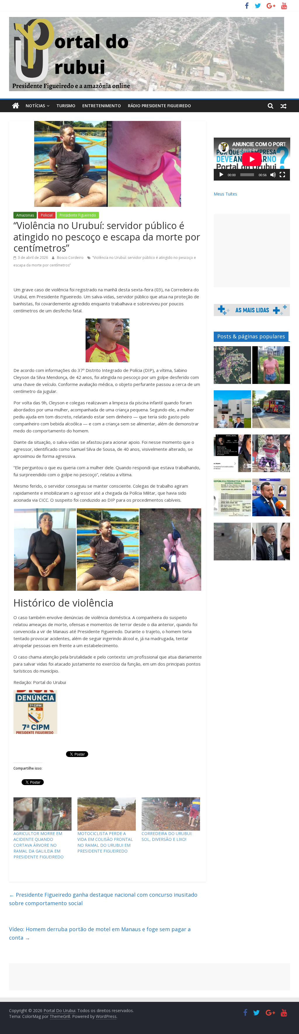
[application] (252, 159)
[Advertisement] (252, 250)
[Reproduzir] (221, 175)
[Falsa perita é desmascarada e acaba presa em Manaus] (232, 455)
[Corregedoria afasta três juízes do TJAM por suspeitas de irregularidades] (271, 544)
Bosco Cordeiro (70, 257)
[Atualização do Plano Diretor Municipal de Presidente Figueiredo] (232, 367)
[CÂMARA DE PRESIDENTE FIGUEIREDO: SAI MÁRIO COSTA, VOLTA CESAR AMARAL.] (232, 411)
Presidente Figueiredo (78, 215)
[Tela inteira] (282, 175)
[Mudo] (273, 175)
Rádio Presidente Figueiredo (159, 105)
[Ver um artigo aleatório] (283, 106)
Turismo (65, 105)
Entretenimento (101, 105)
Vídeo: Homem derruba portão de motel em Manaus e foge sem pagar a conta (100, 933)
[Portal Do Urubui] (15, 106)
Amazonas (25, 215)
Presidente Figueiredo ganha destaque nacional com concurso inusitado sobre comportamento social (103, 899)
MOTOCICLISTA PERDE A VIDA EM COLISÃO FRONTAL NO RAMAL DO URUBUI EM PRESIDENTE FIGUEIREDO (105, 842)
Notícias (35, 105)
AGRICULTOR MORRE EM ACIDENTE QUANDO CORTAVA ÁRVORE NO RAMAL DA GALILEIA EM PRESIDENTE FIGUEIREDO (38, 845)
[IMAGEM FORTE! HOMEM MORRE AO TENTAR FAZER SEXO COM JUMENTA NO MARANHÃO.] (232, 544)
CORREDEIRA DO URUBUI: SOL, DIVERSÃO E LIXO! (167, 836)
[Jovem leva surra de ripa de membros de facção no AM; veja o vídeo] (271, 367)
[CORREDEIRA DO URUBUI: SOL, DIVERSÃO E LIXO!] (171, 814)
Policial (47, 215)
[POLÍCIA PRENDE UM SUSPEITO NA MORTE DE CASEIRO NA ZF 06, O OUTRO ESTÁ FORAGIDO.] (271, 455)
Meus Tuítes (225, 194)
